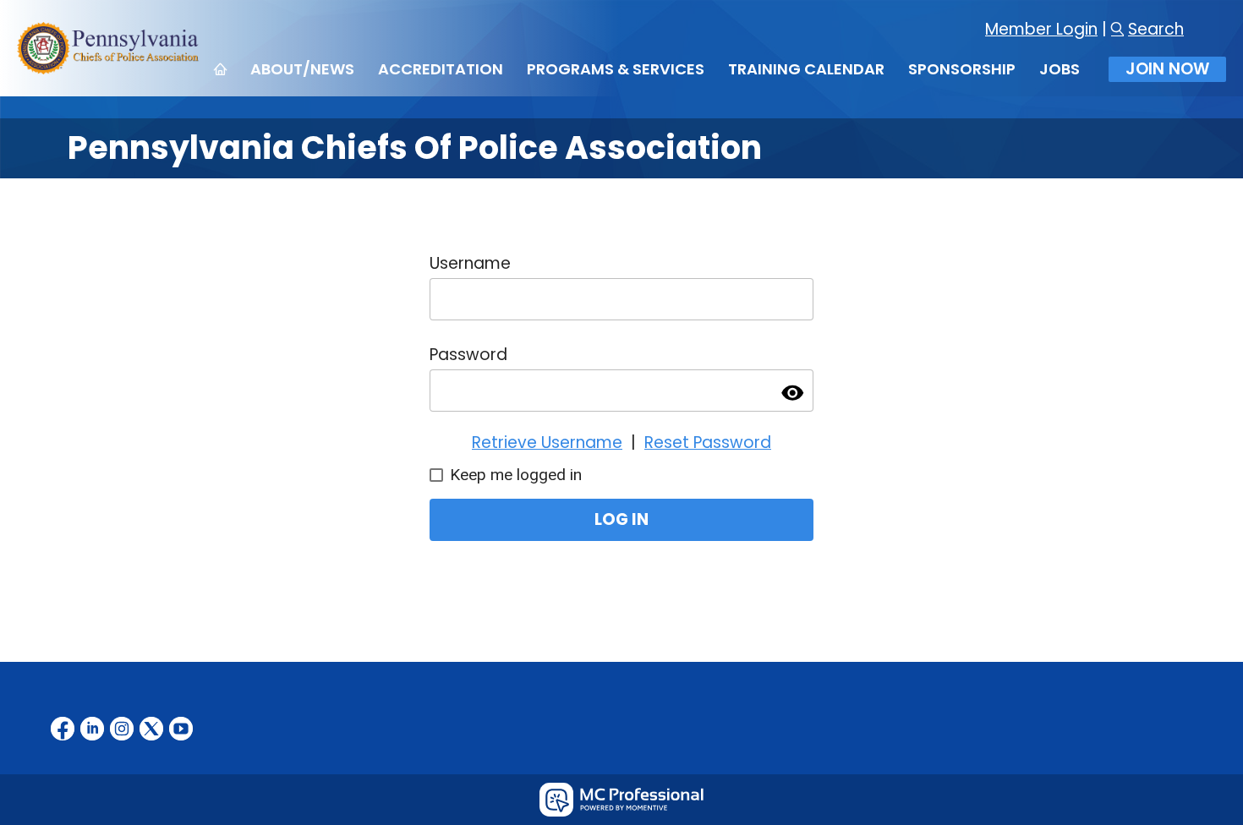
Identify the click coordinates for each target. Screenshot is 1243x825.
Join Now (1167, 68)
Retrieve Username (547, 442)
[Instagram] (122, 728)
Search (1156, 29)
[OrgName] (109, 68)
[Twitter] (151, 728)
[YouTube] (181, 728)
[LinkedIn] (92, 728)
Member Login (1041, 29)
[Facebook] (62, 728)
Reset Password (707, 442)
